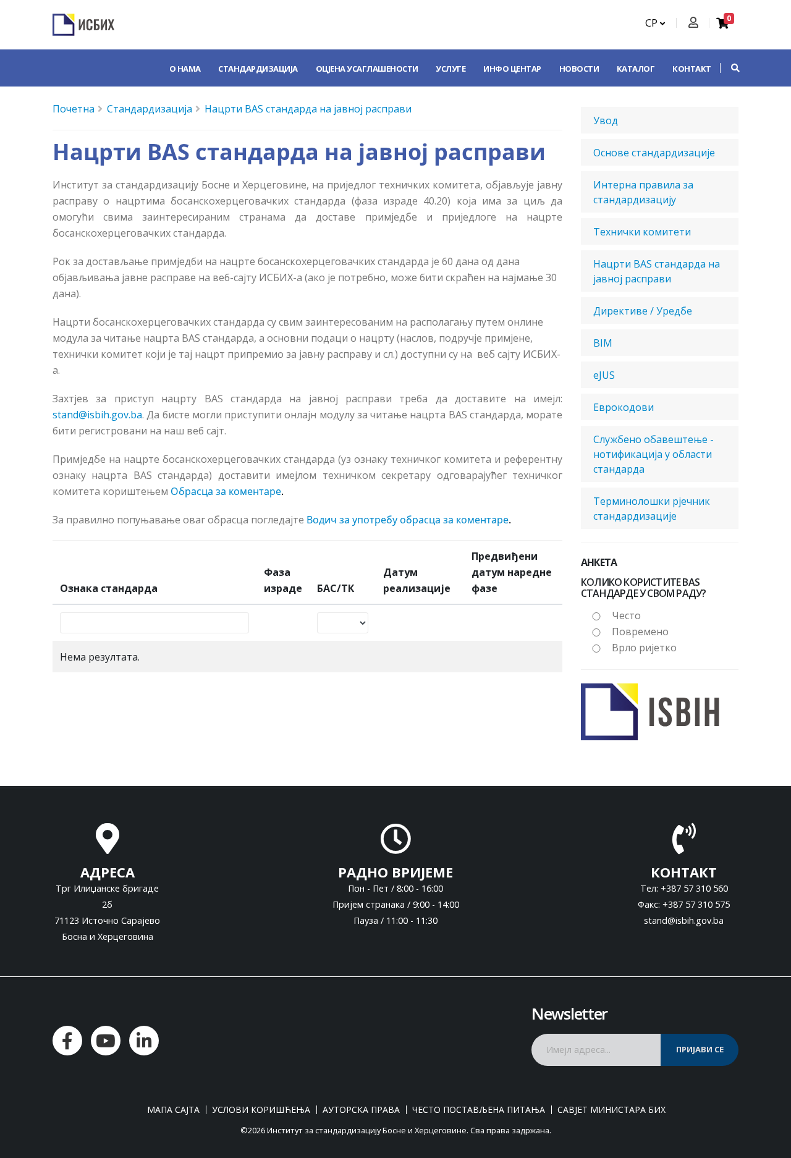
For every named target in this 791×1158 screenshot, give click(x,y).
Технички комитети (642, 232)
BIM (602, 343)
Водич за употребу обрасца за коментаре (408, 519)
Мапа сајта (173, 1109)
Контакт (691, 68)
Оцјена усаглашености (367, 68)
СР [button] (652, 23)
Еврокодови (623, 407)
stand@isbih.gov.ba (97, 414)
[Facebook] (67, 1040)
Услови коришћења (261, 1109)
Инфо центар (512, 68)
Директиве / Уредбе (642, 311)
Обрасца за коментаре (226, 491)
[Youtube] (106, 1040)
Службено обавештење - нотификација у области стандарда (653, 454)
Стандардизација (258, 68)
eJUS (604, 375)
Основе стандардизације (654, 152)
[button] (729, 68)
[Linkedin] (144, 1040)
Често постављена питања (478, 1109)
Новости (579, 68)
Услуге (450, 68)
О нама (185, 68)
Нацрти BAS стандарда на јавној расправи (308, 109)
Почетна (74, 109)
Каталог (636, 68)
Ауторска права (361, 1109)
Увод (605, 120)
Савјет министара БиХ (611, 1109)
